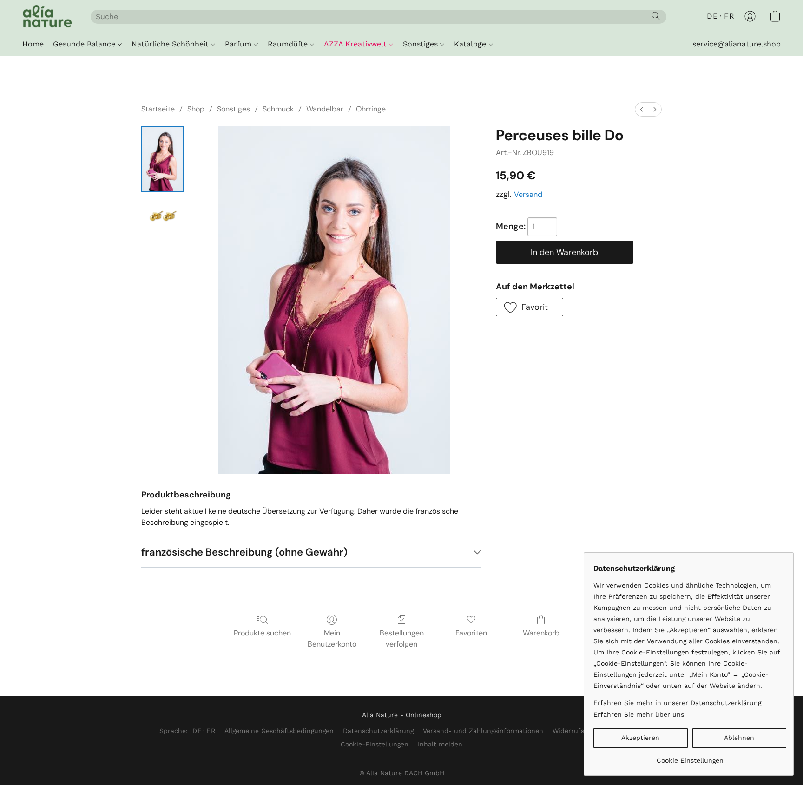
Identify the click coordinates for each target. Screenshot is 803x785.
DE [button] (712, 16)
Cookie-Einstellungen (374, 744)
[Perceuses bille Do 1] (162, 217)
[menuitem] (641, 109)
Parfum (239, 43)
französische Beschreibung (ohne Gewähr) (244, 552)
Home (33, 43)
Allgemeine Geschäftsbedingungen (279, 730)
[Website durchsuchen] (656, 15)
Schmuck (278, 109)
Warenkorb (541, 633)
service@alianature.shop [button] (736, 43)
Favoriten (471, 633)
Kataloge (471, 43)
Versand (528, 194)
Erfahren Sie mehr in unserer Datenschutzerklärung (677, 702)
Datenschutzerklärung (378, 730)
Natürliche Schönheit (171, 43)
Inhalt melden (440, 744)
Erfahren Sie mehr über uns (638, 714)
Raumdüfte (289, 43)
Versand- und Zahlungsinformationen (483, 730)
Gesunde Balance (85, 43)
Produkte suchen (262, 633)
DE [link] (197, 730)
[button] (47, 16)
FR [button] (729, 16)
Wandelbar (324, 109)
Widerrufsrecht (577, 730)
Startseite (158, 109)
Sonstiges (421, 43)
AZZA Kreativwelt (356, 43)
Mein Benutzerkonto (332, 638)
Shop (195, 109)
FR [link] (210, 730)
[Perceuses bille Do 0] (162, 159)
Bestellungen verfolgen (402, 638)
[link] (689, 757)
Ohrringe (371, 109)
